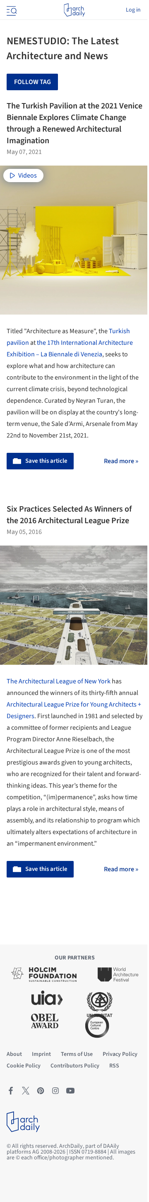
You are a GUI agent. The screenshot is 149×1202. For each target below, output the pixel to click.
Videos (27, 175)
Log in (133, 10)
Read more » (121, 461)
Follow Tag (32, 82)
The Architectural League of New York (59, 681)
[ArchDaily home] (74, 10)
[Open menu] (11, 10)
